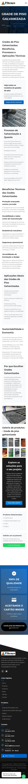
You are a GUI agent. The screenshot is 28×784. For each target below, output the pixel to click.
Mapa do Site (21, 772)
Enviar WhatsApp (15, 545)
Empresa (4, 686)
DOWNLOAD (14, 627)
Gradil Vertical (8, 518)
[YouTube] (6, 671)
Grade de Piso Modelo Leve (12, 521)
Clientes (4, 694)
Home (3, 25)
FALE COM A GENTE (14, 503)
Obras (4, 691)
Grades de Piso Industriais (14, 102)
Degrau (6, 526)
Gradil (6, 523)
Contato (4, 697)
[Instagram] (2, 671)
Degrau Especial (7, 716)
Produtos (8, 25)
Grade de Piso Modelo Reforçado (12, 710)
